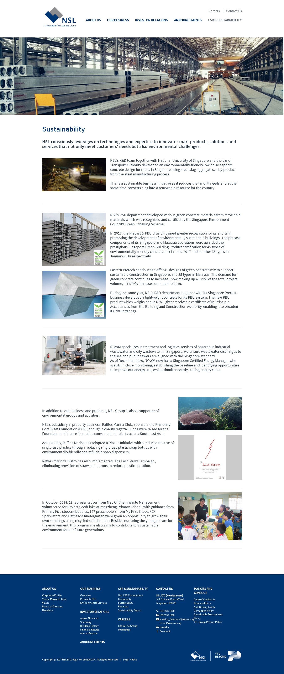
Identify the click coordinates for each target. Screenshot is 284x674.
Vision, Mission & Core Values (54, 600)
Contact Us (234, 11)
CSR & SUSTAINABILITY (225, 20)
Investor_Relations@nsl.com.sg (176, 619)
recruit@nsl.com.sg (170, 623)
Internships (124, 629)
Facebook (164, 631)
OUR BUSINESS (118, 20)
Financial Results (89, 629)
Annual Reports (88, 633)
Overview (85, 595)
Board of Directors (52, 606)
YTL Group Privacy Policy (208, 622)
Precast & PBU (88, 599)
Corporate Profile (52, 595)
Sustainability (125, 602)
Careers (214, 10)
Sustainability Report (129, 610)
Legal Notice (130, 659)
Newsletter (48, 610)
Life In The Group (127, 626)
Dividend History (89, 626)
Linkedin (164, 627)
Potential (123, 606)
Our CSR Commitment (130, 595)
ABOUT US (93, 20)
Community (124, 599)
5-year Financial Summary (89, 620)
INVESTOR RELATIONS (151, 20)
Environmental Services (93, 602)
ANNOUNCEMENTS (188, 20)
